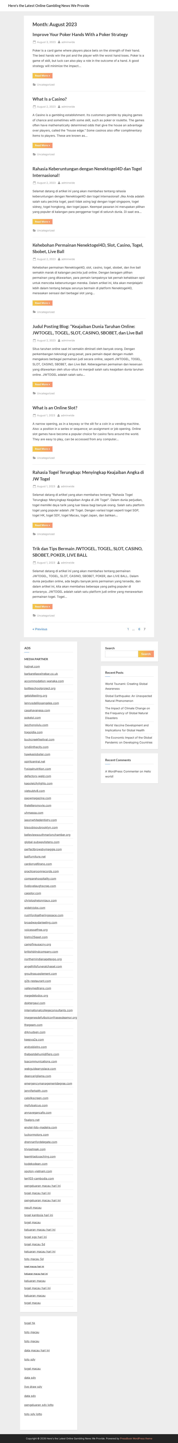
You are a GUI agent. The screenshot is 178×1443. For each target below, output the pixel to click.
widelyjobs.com (34, 907)
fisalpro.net (31, 1120)
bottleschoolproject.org (39, 688)
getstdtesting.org (35, 695)
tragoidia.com (33, 732)
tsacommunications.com (40, 1061)
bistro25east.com (36, 937)
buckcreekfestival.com (39, 739)
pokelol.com (32, 717)
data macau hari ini (37, 1350)
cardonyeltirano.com (38, 864)
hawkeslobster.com (37, 754)
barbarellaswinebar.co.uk (41, 673)
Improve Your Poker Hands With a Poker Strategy (80, 34)
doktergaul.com (34, 1003)
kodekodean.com (35, 1163)
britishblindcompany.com (41, 951)
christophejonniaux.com (40, 900)
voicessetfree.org (36, 929)
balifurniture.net (35, 856)
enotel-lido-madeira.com (40, 1127)
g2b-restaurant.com (37, 981)
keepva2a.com (34, 1039)
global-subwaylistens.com (41, 842)
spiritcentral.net (34, 761)
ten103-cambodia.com (39, 1178)
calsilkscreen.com (36, 1098)
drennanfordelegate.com (40, 1142)
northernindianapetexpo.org (43, 959)
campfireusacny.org (37, 944)
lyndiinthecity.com (36, 747)
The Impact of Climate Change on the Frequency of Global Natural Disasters (127, 713)
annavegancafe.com (37, 1112)
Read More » (43, 76)
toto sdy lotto (33, 1414)
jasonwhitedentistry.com (40, 820)
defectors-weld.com (37, 776)
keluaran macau (35, 1295)
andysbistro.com (35, 1047)
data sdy (30, 1377)
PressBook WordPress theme (136, 1438)
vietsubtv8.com (34, 791)
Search (110, 648)
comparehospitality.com (40, 878)
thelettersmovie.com (37, 805)
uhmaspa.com (33, 812)
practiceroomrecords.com (41, 871)
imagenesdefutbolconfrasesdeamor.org (50, 1017)
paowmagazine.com (37, 798)
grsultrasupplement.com (40, 973)
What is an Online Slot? (55, 407)
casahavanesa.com (37, 710)
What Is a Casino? (50, 98)
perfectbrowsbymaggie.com (43, 849)
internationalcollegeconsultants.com (48, 1010)
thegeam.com (33, 1025)
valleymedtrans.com (37, 988)
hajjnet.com (32, 666)
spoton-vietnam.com (38, 1171)
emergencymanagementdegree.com (48, 1083)
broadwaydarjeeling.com (40, 922)
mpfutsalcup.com (36, 1105)
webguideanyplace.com (40, 1068)
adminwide (68, 42)
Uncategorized (46, 84)
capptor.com (32, 893)
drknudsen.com (34, 1032)
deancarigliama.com (37, 1076)
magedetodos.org (36, 995)
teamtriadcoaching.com (40, 1156)
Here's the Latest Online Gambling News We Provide (48, 5)
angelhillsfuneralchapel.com (43, 966)
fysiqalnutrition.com (37, 769)
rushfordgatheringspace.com (43, 915)
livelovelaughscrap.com (40, 886)
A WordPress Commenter (122, 771)
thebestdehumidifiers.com (41, 1054)
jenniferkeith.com (35, 1090)
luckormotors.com (36, 1134)
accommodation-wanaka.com (44, 681)
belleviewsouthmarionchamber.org (47, 834)
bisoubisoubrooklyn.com (41, 827)
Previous (41, 629)
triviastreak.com (35, 1149)
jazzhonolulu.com (36, 725)
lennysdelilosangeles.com (41, 703)
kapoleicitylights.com (38, 783)
